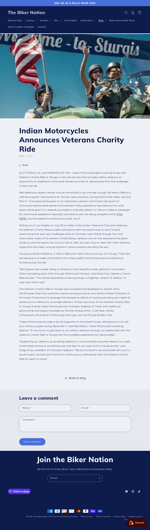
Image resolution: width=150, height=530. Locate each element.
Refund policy (87, 516)
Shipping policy (135, 516)
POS (51, 516)
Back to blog (77, 378)
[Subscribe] (99, 478)
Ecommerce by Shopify (67, 516)
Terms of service (103, 516)
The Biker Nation (40, 516)
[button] (31, 21)
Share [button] (25, 165)
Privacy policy (120, 516)
